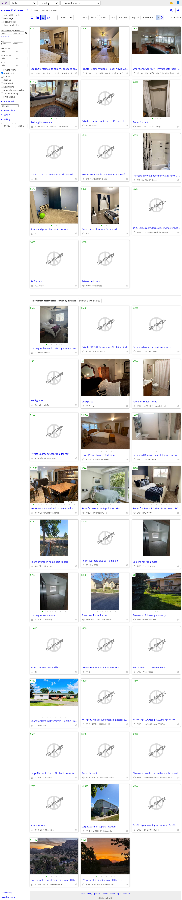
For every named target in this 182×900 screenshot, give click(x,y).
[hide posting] (76, 73)
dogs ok (7, 80)
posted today (9, 21)
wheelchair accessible (13, 90)
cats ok (6, 76)
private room (9, 69)
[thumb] (37, 17)
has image (8, 18)
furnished (8, 83)
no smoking (8, 86)
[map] (48, 17)
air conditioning (10, 93)
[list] (32, 17)
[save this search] (178, 10)
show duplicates (11, 25)
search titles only (11, 15)
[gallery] (43, 17)
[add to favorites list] (32, 73)
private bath (9, 73)
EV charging (9, 96)
